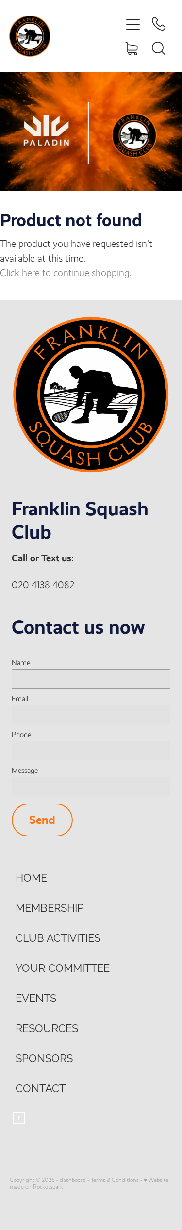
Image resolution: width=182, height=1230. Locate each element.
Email (20, 699)
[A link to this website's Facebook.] (19, 1118)
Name (21, 663)
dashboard (73, 1180)
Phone (21, 734)
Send (42, 820)
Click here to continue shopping (65, 273)
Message (25, 770)
